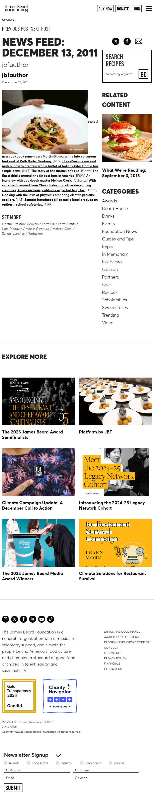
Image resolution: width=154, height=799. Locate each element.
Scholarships (114, 300)
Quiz (106, 284)
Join (136, 8)
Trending (110, 315)
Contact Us (113, 669)
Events (108, 223)
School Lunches (13, 233)
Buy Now (105, 8)
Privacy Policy (115, 658)
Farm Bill (48, 224)
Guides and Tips (118, 239)
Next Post (40, 29)
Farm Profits (67, 224)
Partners (110, 277)
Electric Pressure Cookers (20, 224)
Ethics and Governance (122, 631)
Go (144, 74)
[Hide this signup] (57, 755)
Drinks (108, 216)
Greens (119, 763)
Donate (123, 8)
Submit (13, 787)
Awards (14, 763)
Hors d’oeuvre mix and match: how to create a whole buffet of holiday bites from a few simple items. (50, 166)
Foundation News (119, 231)
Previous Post (16, 29)
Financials (112, 663)
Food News (40, 763)
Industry (66, 763)
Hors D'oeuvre (12, 229)
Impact (109, 246)
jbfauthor (15, 75)
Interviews (112, 262)
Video (107, 322)
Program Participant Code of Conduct (127, 645)
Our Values (112, 653)
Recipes (110, 292)
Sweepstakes (115, 307)
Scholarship (93, 763)
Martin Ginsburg (37, 229)
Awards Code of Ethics (122, 637)
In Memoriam (115, 254)
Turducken (35, 233)
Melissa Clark (62, 229)
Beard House (115, 208)
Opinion (110, 269)
